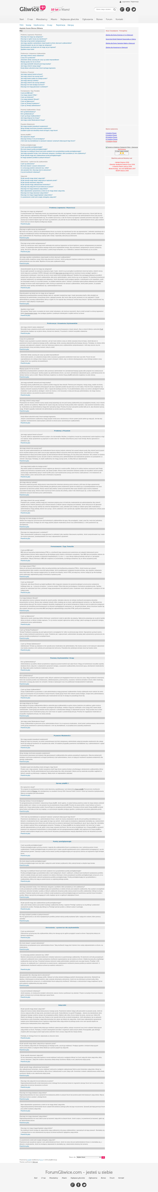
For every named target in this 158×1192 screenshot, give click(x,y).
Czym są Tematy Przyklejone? (30, 103)
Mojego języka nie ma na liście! (30, 62)
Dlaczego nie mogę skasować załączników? (34, 193)
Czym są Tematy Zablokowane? (31, 105)
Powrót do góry (25, 224)
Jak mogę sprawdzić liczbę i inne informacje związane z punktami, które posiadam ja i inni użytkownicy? (53, 153)
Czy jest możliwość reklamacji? (30, 172)
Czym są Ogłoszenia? (27, 101)
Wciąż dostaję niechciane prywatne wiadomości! (36, 128)
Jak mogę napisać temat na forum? (32, 74)
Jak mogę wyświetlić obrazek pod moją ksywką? (36, 64)
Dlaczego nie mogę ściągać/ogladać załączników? (37, 195)
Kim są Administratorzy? (28, 112)
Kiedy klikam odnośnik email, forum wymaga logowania (38, 68)
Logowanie (126, 2)
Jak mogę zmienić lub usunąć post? (32, 76)
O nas (30, 19)
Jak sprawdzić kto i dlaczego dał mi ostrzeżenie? (36, 170)
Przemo (34, 791)
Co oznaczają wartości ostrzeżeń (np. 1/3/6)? (35, 168)
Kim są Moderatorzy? (27, 114)
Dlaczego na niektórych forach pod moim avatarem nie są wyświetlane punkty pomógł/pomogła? (51, 151)
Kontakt (119, 19)
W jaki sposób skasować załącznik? (32, 182)
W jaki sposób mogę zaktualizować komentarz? (35, 184)
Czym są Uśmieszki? (27, 97)
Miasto (54, 19)
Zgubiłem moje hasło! (27, 49)
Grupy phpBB (79, 789)
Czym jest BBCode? (27, 93)
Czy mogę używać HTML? (29, 95)
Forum (109, 19)
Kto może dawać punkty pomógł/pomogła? (34, 149)
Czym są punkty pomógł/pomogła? (31, 147)
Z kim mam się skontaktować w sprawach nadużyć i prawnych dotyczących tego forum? (48, 141)
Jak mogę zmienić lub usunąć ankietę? (33, 82)
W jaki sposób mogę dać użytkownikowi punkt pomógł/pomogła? (41, 155)
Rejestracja (134, 2)
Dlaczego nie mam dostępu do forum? (33, 85)
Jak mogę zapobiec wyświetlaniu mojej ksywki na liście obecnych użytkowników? (46, 43)
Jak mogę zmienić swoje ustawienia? (32, 55)
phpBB (29, 1160)
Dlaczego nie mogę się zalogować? (32, 37)
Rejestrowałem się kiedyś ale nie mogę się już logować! (38, 47)
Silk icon (35, 1162)
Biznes (99, 19)
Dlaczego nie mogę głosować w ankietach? (34, 87)
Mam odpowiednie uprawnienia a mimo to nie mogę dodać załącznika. (43, 191)
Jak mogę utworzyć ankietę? (30, 80)
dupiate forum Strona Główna (31, 28)
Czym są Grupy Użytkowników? (30, 116)
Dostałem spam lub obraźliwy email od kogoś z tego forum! (39, 130)
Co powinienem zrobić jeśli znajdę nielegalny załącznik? (38, 197)
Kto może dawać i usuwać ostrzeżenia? (33, 166)
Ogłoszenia (87, 19)
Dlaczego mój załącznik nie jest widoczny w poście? (37, 186)
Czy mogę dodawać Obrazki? (30, 99)
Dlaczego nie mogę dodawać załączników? (34, 189)
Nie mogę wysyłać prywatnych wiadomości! (34, 126)
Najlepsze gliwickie (69, 19)
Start (22, 19)
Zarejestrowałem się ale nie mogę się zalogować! (36, 45)
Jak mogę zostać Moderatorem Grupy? (33, 120)
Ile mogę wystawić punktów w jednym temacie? (35, 157)
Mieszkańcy (41, 19)
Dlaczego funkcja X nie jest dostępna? (33, 139)
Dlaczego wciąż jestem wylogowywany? (33, 41)
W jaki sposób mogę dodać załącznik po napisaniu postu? (39, 180)
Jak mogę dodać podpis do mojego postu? (34, 78)
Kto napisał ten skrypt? (28, 137)
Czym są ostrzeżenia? (28, 164)
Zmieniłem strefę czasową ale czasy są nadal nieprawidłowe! (40, 60)
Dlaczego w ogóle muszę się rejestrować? (34, 39)
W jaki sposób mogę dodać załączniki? (33, 178)
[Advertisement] (115, 89)
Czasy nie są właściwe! (28, 57)
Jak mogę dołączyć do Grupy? (30, 118)
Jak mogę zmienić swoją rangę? (31, 66)
